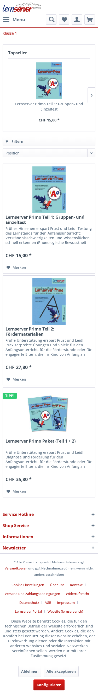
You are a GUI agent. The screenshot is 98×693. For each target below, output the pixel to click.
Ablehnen (29, 671)
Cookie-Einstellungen (27, 584)
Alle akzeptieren (61, 671)
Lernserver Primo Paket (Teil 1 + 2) (40, 441)
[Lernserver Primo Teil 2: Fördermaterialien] (49, 301)
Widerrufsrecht (77, 593)
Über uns (57, 584)
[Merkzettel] (64, 19)
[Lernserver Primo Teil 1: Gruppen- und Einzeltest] (49, 80)
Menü (19, 19)
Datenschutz (29, 602)
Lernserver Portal (28, 611)
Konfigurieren (49, 684)
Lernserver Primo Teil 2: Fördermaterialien (29, 331)
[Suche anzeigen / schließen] (51, 19)
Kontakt (76, 584)
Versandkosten (16, 568)
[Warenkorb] (89, 19)
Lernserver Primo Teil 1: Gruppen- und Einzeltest (49, 106)
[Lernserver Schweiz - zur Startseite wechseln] (22, 7)
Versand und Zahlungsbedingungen (32, 593)
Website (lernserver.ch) (65, 611)
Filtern (16, 141)
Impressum (66, 602)
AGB (48, 602)
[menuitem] (14, 19)
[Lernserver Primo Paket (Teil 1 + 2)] (49, 413)
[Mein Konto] (77, 19)
